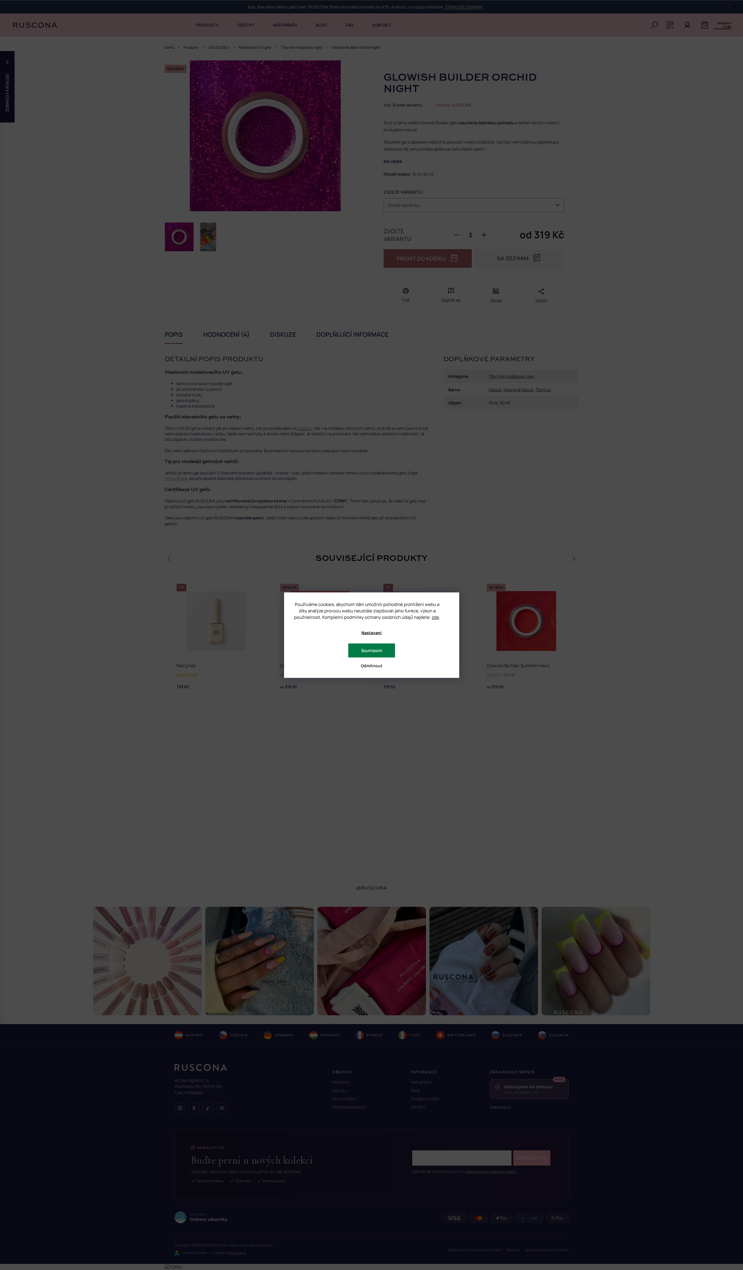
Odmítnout (371, 665)
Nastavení (371, 632)
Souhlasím (371, 650)
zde (435, 617)
